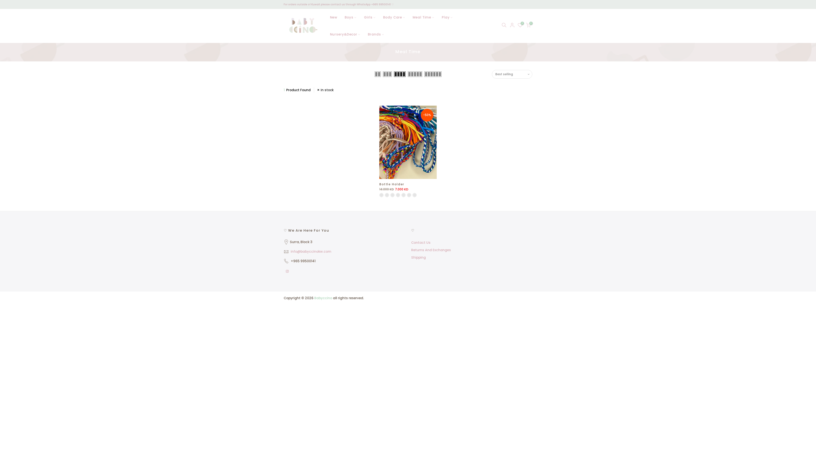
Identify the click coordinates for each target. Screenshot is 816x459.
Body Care (392, 17)
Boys (349, 17)
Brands (374, 34)
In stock (327, 90)
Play (446, 17)
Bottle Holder (391, 184)
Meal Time (422, 17)
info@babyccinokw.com (311, 251)
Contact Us (421, 242)
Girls (368, 17)
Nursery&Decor (343, 34)
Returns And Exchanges (431, 250)
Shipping (418, 257)
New (333, 17)
